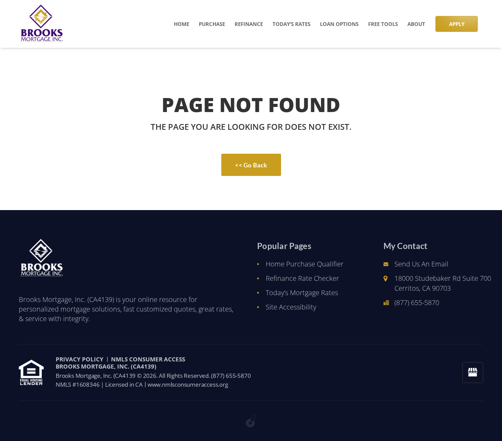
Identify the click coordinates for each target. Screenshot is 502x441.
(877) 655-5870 (416, 302)
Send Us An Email (421, 263)
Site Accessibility (291, 307)
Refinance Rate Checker (302, 278)
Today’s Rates (291, 24)
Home (181, 24)
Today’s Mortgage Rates (302, 292)
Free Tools (383, 24)
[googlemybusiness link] (472, 372)
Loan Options (339, 24)
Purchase (212, 24)
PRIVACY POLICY (79, 359)
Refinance (249, 24)
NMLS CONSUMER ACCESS (148, 359)
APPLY (456, 23)
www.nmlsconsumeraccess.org (188, 384)
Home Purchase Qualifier (305, 263)
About (416, 24)
